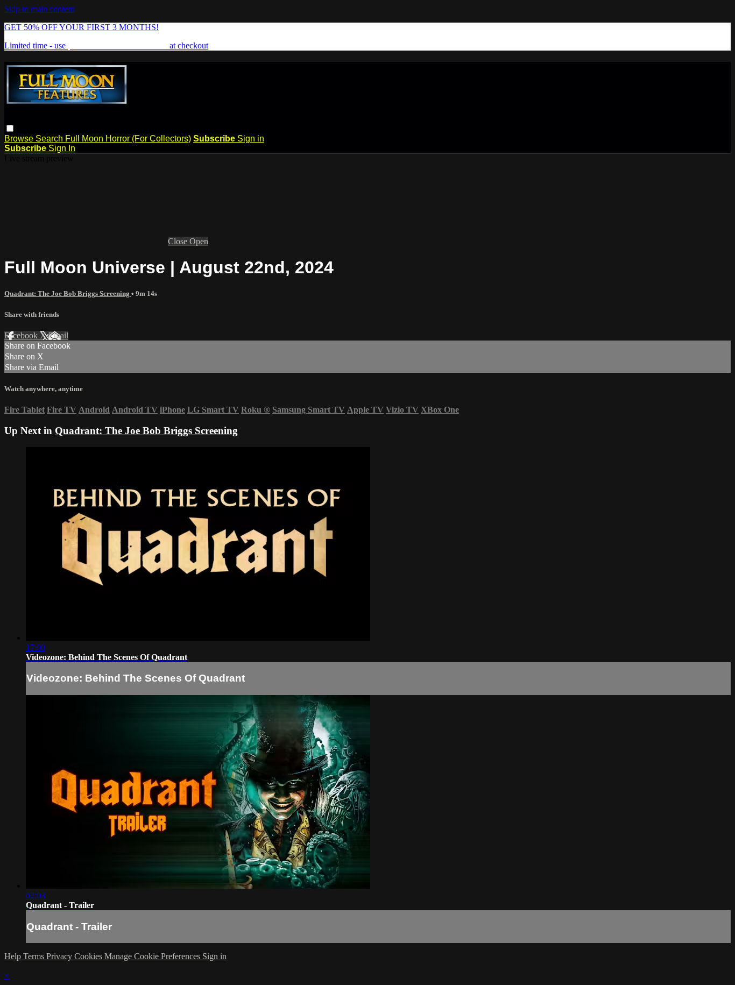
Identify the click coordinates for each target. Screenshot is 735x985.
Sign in (250, 138)
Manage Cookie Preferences (153, 956)
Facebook (22, 335)
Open (198, 241)
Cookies (89, 956)
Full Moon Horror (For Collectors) (128, 138)
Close (178, 241)
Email (58, 335)
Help (13, 956)
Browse (20, 138)
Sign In (61, 148)
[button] (9, 128)
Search (50, 138)
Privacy (60, 956)
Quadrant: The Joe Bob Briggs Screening (67, 293)
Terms (34, 956)
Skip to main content (39, 8)
